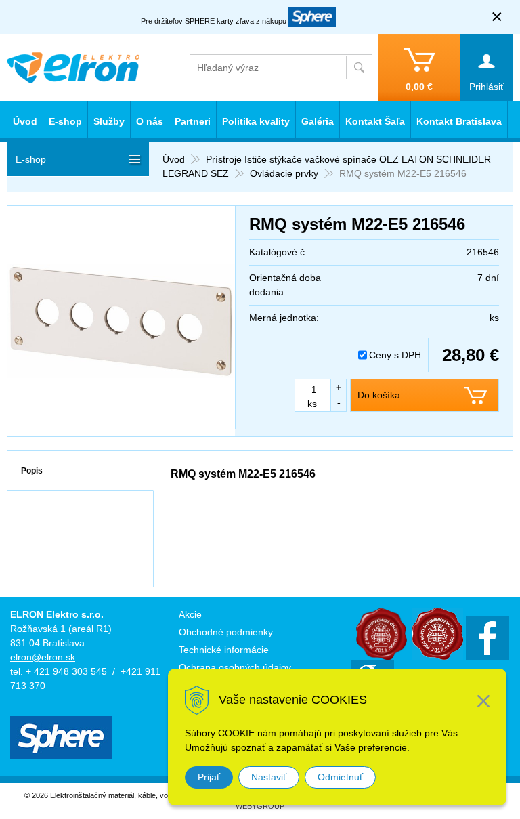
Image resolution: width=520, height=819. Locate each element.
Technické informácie (224, 649)
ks (312, 403)
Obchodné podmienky (226, 632)
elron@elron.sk (42, 657)
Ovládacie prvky (284, 173)
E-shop (65, 121)
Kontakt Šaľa (375, 121)
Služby (109, 121)
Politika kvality (256, 121)
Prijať (209, 777)
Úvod (173, 159)
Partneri (193, 121)
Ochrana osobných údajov (235, 667)
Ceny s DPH (395, 355)
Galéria (317, 121)
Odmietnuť (340, 777)
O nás (149, 121)
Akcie (190, 614)
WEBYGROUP (260, 806)
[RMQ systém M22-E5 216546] (121, 321)
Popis (32, 471)
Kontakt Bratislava (459, 121)
